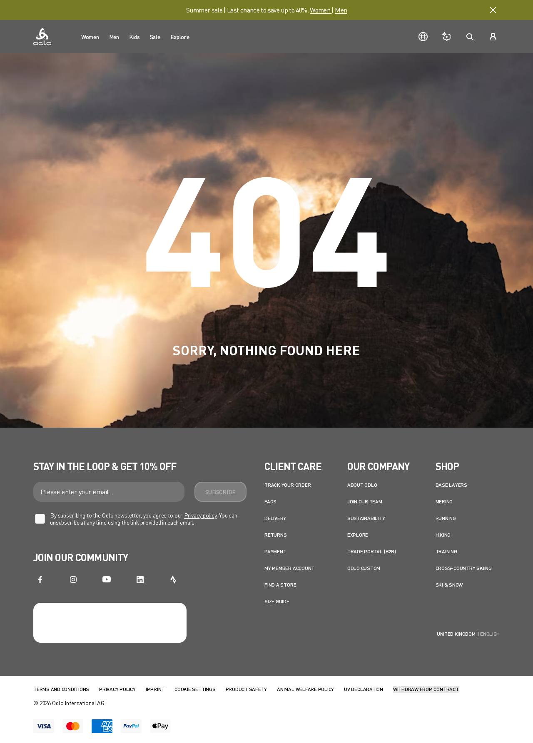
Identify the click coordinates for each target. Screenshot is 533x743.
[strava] (173, 579)
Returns (275, 535)
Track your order (287, 485)
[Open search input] (469, 36)
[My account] (493, 36)
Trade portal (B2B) (371, 551)
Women (320, 9)
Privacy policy (200, 515)
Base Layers (451, 485)
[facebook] (40, 579)
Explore (357, 535)
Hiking (443, 535)
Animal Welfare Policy (305, 689)
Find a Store (280, 585)
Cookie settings (194, 689)
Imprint (155, 689)
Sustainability (366, 518)
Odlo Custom (363, 568)
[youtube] (106, 579)
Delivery (275, 518)
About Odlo (362, 485)
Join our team (364, 501)
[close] (493, 10)
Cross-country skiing (464, 568)
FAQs (270, 501)
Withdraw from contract (426, 689)
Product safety (246, 689)
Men (341, 9)
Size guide (276, 601)
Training (446, 551)
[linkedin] (140, 579)
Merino (444, 501)
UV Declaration (363, 689)
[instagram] (73, 579)
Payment (275, 551)
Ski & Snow (449, 585)
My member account (289, 568)
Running (446, 518)
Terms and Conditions (61, 689)
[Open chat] (446, 36)
